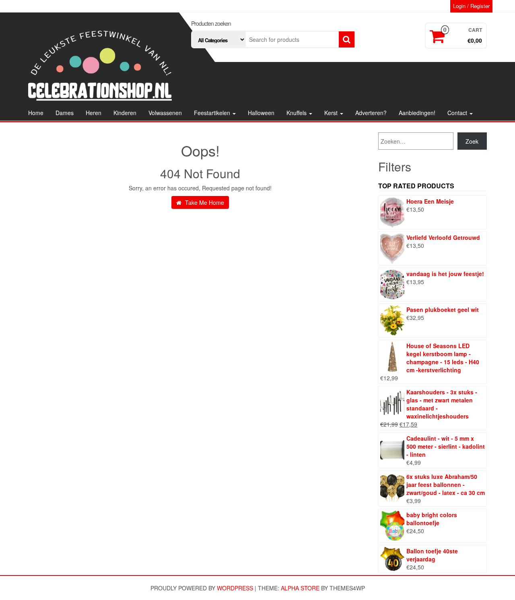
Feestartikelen (213, 113)
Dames (65, 113)
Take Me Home (203, 202)
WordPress (235, 588)
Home (35, 113)
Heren (93, 113)
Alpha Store (300, 588)
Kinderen (124, 113)
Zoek (472, 141)
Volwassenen (165, 113)
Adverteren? (371, 113)
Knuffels (297, 113)
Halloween (261, 113)
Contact (458, 113)
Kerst (331, 113)
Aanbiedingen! (417, 113)
